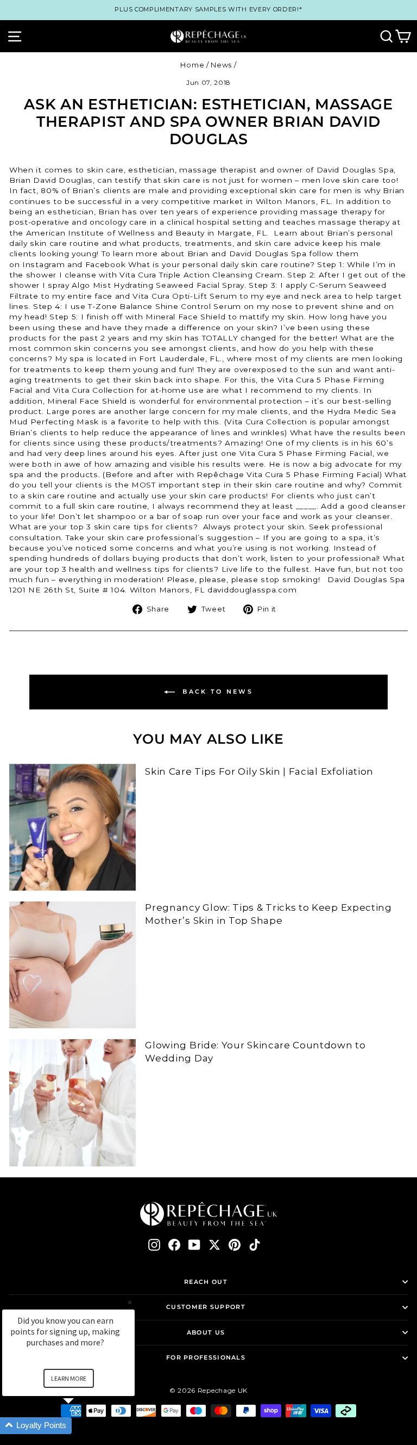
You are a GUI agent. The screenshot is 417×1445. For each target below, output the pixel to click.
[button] (81, 1425)
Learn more (68, 1378)
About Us (206, 1332)
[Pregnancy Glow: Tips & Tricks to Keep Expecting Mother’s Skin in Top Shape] (72, 964)
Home (192, 65)
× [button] (130, 1302)
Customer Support (205, 1307)
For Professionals (205, 1357)
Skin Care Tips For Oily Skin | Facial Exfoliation (259, 771)
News (221, 65)
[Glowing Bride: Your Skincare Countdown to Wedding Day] (72, 1102)
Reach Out (206, 1282)
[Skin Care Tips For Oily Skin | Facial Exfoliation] (72, 827)
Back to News (216, 691)
